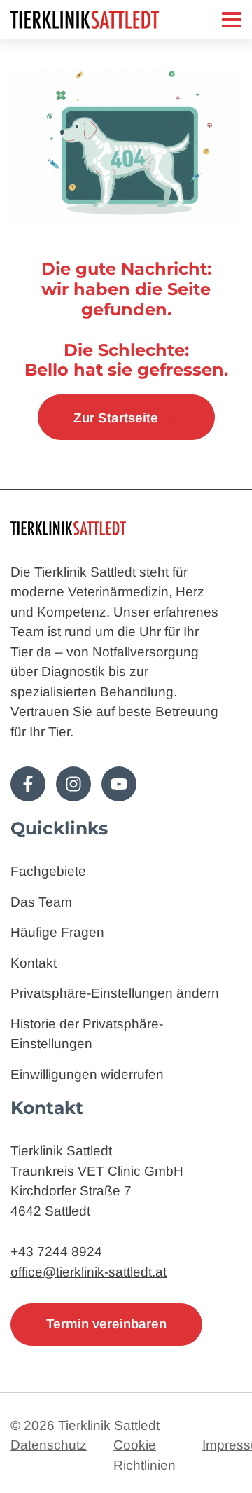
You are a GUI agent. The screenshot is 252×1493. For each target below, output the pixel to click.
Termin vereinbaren (106, 1323)
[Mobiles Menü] (231, 19)
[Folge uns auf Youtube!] (119, 783)
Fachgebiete (48, 871)
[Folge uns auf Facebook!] (28, 783)
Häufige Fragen (57, 932)
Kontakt (33, 963)
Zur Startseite (116, 418)
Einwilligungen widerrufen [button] (87, 1074)
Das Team (41, 902)
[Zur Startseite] (116, 20)
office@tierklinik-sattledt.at (88, 1272)
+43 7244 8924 (56, 1251)
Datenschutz (48, 1445)
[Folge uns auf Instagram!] (73, 783)
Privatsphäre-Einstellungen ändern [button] (114, 993)
